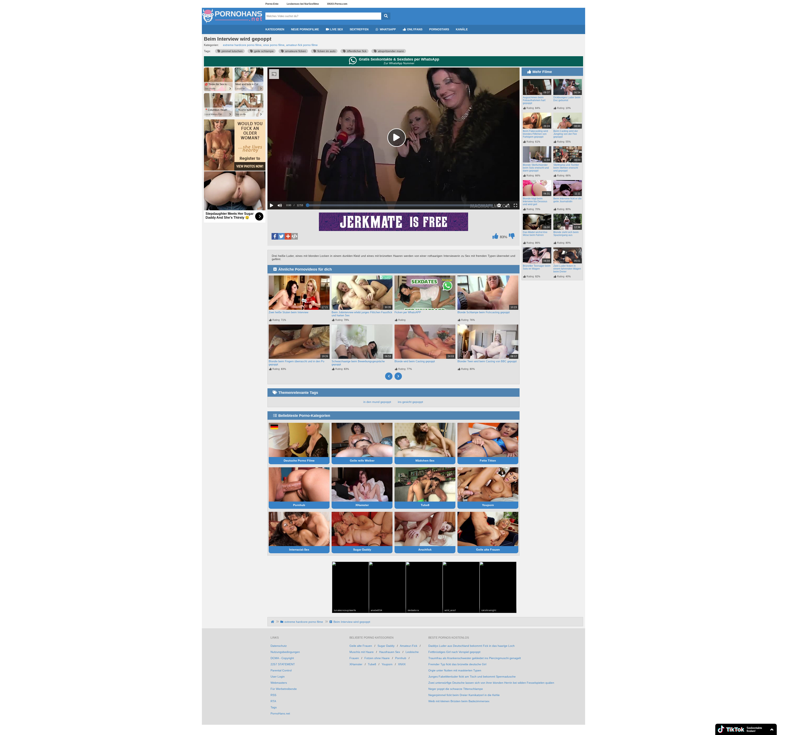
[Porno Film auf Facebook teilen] (275, 236)
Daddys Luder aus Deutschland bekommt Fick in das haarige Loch (471, 645)
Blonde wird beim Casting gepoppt (415, 361)
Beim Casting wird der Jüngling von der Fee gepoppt (565, 134)
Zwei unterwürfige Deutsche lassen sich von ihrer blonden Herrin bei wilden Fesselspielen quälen (491, 682)
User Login (278, 676)
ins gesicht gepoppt (410, 402)
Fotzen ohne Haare (377, 658)
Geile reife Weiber (362, 460)
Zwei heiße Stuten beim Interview (288, 312)
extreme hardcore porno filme (242, 45)
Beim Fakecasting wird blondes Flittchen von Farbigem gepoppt (535, 134)
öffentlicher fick (356, 51)
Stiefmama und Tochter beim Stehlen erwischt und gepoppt (566, 167)
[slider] (400, 205)
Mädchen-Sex (424, 460)
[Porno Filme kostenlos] (232, 23)
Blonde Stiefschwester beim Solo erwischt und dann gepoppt (536, 167)
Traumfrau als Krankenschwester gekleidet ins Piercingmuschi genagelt (474, 658)
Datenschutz (279, 645)
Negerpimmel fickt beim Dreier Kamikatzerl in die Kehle (464, 695)
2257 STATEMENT (283, 664)
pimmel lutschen (232, 51)
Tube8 (425, 505)
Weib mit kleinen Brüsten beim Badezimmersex (458, 701)
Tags (274, 707)
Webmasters (279, 682)
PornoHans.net (280, 713)
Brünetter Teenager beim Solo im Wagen (536, 267)
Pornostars (439, 29)
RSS (273, 695)
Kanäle (462, 29)
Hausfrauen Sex (389, 652)
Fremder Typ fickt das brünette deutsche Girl (457, 664)
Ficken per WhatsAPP (408, 312)
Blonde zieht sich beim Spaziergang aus (566, 234)
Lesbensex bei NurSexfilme (303, 3)
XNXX (402, 664)
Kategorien (274, 29)
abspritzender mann (390, 51)
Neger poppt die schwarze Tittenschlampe (455, 688)
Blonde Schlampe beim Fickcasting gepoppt (483, 312)
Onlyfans (414, 29)
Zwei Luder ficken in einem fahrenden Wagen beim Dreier (567, 268)
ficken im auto (326, 51)
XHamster (362, 505)
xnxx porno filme (273, 45)
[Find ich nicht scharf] (511, 237)
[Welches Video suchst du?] (385, 16)
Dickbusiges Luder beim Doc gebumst (566, 99)
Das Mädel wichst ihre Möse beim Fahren (535, 234)
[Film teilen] (288, 236)
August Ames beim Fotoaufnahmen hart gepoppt (534, 100)
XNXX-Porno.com (337, 3)
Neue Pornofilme (305, 29)
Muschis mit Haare (361, 652)
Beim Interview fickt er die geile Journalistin (567, 200)
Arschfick (425, 549)
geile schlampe (263, 51)
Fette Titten (488, 460)
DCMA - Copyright (282, 658)
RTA (273, 701)
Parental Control (281, 670)
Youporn (488, 505)
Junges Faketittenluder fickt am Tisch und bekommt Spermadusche (472, 676)
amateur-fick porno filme (302, 45)
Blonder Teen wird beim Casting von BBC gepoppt (487, 361)
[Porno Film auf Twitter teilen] (281, 236)
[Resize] (507, 205)
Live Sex (336, 29)
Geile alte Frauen (488, 549)
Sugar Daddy (362, 549)
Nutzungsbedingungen (285, 652)
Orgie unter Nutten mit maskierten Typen (454, 670)
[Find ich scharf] (495, 237)
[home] (273, 622)
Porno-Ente (272, 3)
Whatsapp (387, 29)
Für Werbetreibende (284, 688)
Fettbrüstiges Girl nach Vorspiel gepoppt (454, 652)
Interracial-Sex (299, 549)
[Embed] (294, 236)
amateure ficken (295, 51)
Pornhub (299, 505)
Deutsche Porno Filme (299, 460)
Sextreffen (359, 29)
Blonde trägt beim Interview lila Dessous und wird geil (535, 201)
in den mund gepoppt (377, 402)
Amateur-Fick (408, 645)
